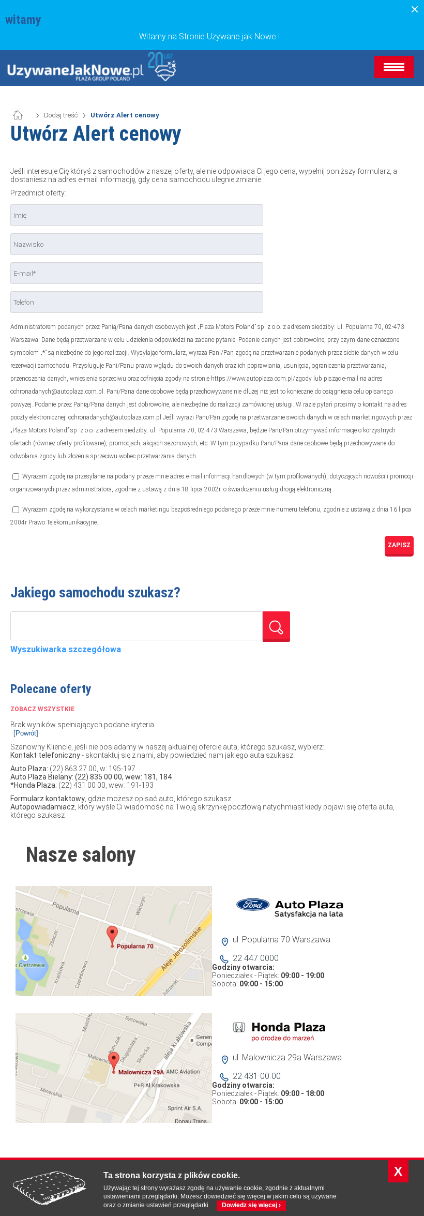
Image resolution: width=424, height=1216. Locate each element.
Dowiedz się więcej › (251, 1205)
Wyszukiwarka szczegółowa (65, 649)
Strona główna (23, 115)
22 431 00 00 (257, 1076)
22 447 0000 (256, 958)
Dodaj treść (61, 115)
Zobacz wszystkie (42, 709)
